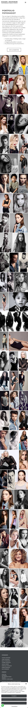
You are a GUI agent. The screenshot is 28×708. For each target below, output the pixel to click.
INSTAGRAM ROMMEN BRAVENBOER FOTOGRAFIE (11, 681)
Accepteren (14, 695)
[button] (26, 683)
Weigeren (14, 699)
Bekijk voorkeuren (14, 703)
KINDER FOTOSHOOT (6, 667)
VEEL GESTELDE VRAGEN (6, 676)
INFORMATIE (4, 675)
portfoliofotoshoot (10, 24)
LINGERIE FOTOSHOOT (6, 662)
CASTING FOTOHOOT (6, 657)
